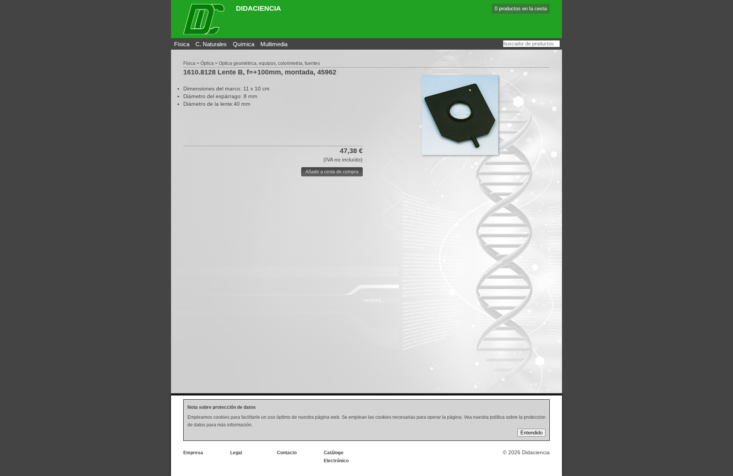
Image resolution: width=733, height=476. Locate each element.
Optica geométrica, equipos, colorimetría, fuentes (269, 63)
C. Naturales (211, 44)
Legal (236, 452)
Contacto (287, 452)
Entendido (531, 433)
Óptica (207, 63)
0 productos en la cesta (521, 8)
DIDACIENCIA (258, 8)
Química (243, 44)
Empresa (193, 452)
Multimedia (273, 44)
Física (181, 44)
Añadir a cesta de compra (331, 171)
